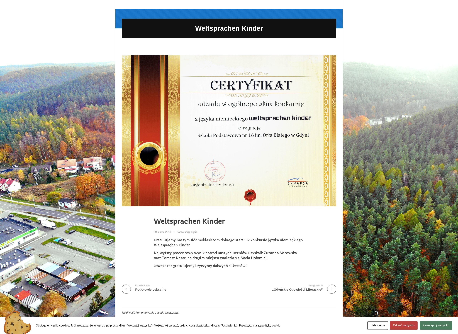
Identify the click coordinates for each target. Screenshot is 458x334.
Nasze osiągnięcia (187, 231)
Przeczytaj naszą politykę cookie (259, 325)
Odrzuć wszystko (404, 325)
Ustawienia (378, 325)
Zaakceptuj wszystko (436, 325)
